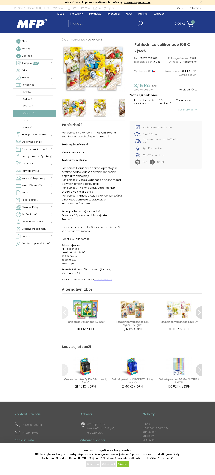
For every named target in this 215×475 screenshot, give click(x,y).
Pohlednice (78, 39)
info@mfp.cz (106, 8)
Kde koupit (76, 14)
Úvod (65, 39)
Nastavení (93, 464)
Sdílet (160, 162)
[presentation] (65, 108)
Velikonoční (95, 39)
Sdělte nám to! (103, 279)
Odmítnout (108, 464)
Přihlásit (194, 8)
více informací (186, 109)
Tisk (144, 162)
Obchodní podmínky (155, 428)
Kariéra (142, 14)
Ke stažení (114, 14)
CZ (179, 8)
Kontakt (159, 14)
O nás (60, 14)
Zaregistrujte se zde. (137, 2)
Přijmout (123, 464)
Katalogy (95, 14)
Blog (129, 14)
